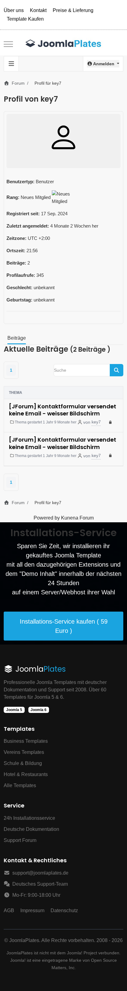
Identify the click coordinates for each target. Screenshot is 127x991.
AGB (9, 910)
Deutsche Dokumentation (31, 829)
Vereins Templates (24, 752)
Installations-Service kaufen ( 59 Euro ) (64, 626)
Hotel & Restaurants (26, 774)
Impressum (32, 910)
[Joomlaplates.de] (63, 44)
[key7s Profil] (63, 137)
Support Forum (20, 840)
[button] (103, 63)
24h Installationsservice (29, 818)
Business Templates (26, 741)
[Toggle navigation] (11, 63)
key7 (96, 421)
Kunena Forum (77, 517)
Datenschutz (64, 910)
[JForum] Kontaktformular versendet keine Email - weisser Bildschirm (62, 409)
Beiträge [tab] (16, 338)
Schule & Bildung (23, 763)
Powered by (47, 517)
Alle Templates (20, 785)
